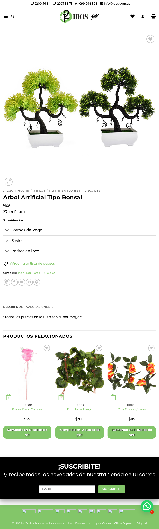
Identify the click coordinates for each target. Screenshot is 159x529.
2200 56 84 (42, 3)
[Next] (156, 397)
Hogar (23, 190)
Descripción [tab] (13, 306)
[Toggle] (7, 230)
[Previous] (3, 397)
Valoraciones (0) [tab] (40, 306)
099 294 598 (87, 3)
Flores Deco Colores (27, 409)
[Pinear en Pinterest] (36, 282)
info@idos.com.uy (117, 3)
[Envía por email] (29, 282)
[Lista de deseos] (132, 16)
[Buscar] (12, 16)
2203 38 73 (64, 3)
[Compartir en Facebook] (14, 282)
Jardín (39, 190)
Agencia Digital (135, 523)
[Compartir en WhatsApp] (7, 282)
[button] (5, 16)
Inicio (8, 190)
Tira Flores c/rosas (132, 409)
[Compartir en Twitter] (21, 282)
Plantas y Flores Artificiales (74, 190)
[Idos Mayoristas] (79, 16)
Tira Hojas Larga (79, 409)
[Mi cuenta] (143, 16)
